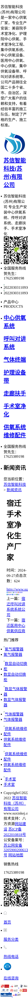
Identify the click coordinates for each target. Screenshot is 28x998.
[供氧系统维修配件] (15, 734)
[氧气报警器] (13, 649)
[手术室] (10, 779)
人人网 (14, 594)
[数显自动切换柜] (15, 669)
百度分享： (10, 592)
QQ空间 (15, 592)
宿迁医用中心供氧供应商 (16, 625)
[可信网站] (23, 991)
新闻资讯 (14, 490)
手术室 (9, 784)
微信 (18, 594)
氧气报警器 (13, 654)
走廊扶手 (15, 393)
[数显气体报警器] (15, 694)
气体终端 (15, 360)
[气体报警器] (13, 714)
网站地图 (15, 855)
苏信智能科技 (15, 484)
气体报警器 (13, 719)
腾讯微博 (9, 594)
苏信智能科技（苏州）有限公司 (15, 803)
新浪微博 (20, 592)
